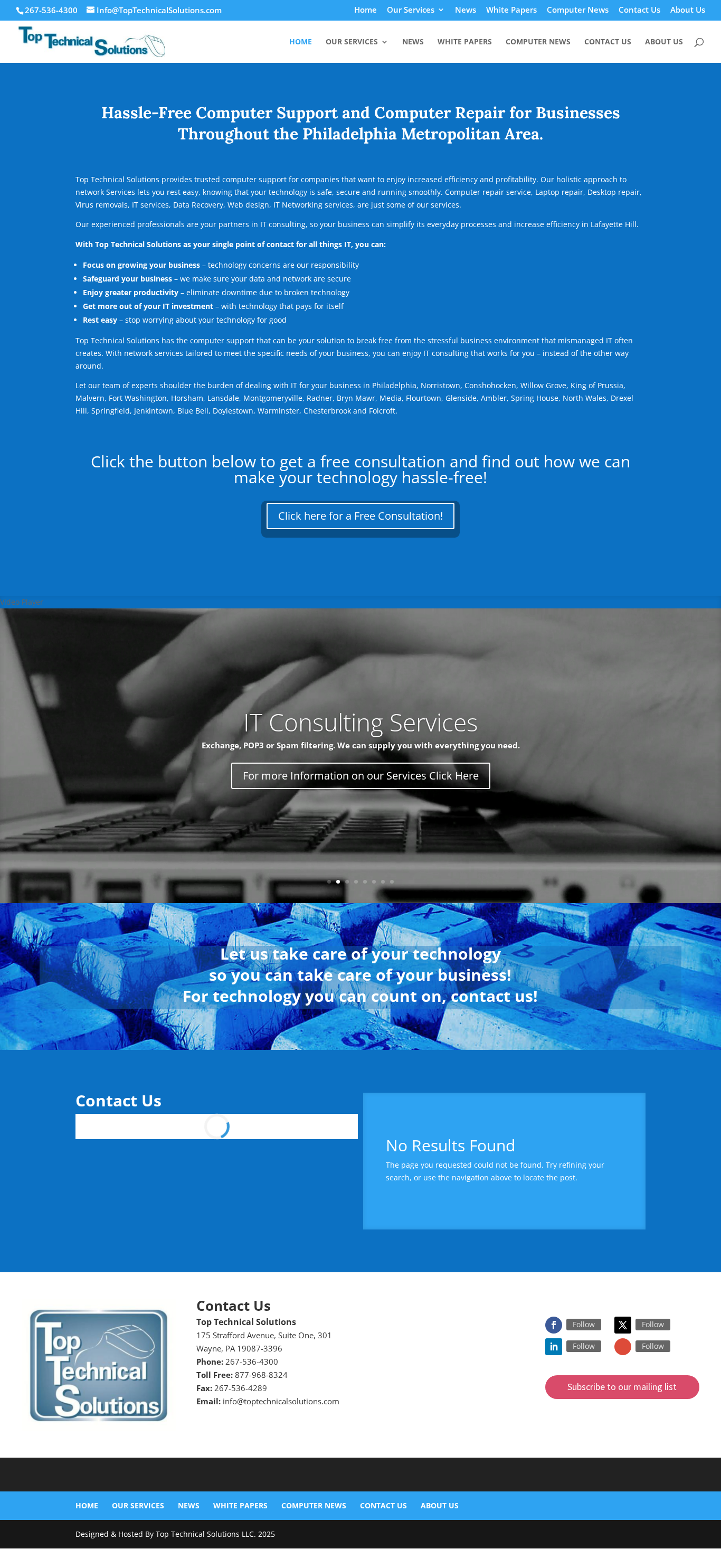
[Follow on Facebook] (553, 1325)
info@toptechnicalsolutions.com (281, 1401)
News (465, 10)
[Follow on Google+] (622, 1346)
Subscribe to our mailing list (622, 1387)
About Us (687, 10)
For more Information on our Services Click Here (361, 775)
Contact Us (639, 10)
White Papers (511, 10)
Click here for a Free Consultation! (360, 516)
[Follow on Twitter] (622, 1325)
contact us (492, 996)
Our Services (410, 10)
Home (365, 10)
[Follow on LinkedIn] (553, 1346)
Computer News (578, 10)
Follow (584, 1324)
